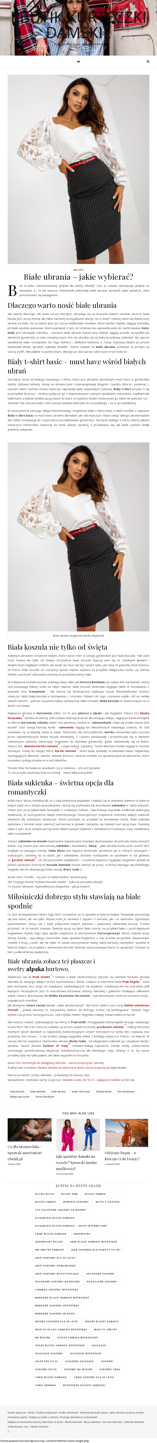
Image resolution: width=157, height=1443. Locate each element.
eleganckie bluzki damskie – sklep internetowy (71, 1225)
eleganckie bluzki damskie (55, 1217)
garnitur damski (23, 860)
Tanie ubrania (45, 1385)
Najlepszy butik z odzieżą (43, 1417)
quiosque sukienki (49, 1353)
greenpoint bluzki (49, 1241)
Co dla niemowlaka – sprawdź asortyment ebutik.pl (25, 1152)
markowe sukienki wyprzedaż (57, 1305)
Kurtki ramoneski (68, 1412)
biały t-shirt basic (81, 1091)
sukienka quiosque (79, 1361)
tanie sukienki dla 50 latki (94, 1377)
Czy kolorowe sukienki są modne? (61, 1209)
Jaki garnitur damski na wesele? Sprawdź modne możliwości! (76, 1162)
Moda (31, 1412)
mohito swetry (105, 1329)
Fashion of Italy (55, 1046)
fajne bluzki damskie (51, 1233)
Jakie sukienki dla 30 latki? (55, 1257)
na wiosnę (42, 1337)
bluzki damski (45, 1201)
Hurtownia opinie (18, 1417)
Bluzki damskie (73, 1422)
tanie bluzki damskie (51, 1377)
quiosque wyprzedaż (85, 1353)
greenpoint (82, 1233)
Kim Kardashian (126, 1091)
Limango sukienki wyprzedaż (56, 1289)
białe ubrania (59, 1091)
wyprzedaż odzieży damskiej (84, 1385)
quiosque (99, 1345)
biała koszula (17, 1091)
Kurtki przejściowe (46, 1412)
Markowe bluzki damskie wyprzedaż (62, 1297)
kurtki (132, 718)
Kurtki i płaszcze (17, 1412)
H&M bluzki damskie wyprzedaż (93, 1241)
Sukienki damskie (134, 1422)
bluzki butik (44, 1193)
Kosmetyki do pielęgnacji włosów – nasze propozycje (57, 1063)
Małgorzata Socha (19, 1096)
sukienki (107, 1361)
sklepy (78, 270)
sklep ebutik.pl (46, 1361)
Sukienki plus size (18, 1426)
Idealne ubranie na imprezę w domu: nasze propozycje (73, 1067)
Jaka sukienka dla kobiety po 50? (96, 1249)
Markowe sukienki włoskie (55, 1313)
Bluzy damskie (92, 1422)
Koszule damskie (112, 1422)
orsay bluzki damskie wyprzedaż (60, 1345)
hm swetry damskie (49, 1249)
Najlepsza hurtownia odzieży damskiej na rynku (35, 1422)
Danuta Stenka (104, 1091)
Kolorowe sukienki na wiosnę (57, 1281)
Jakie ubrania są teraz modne (127, 1412)
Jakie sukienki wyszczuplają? (57, 1273)
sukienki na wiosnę (78, 1369)
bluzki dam (69, 1193)
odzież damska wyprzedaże (77, 1337)
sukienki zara (110, 1369)
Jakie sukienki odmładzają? (55, 1265)
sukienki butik (46, 1369)
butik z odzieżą (107, 1201)
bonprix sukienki (76, 1201)
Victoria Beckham (44, 1096)
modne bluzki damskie (102, 1321)
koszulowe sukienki (102, 1281)
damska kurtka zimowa (41, 746)
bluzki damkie (95, 1193)
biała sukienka (38, 1091)
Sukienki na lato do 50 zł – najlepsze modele (91, 1080)
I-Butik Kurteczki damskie (79, 24)
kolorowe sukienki (100, 1273)
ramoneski (66, 727)
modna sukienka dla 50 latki (56, 1321)
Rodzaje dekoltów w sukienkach (78, 1417)
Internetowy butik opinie (94, 1412)
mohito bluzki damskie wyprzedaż (61, 1329)
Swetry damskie (39, 1426)
